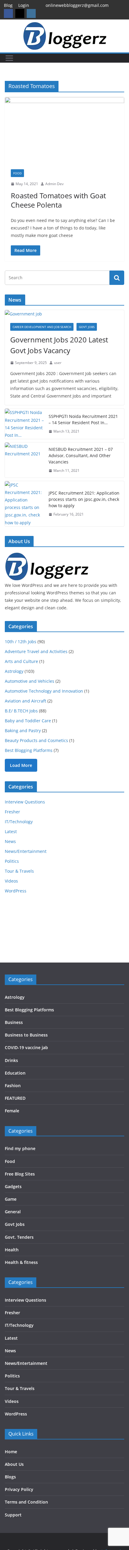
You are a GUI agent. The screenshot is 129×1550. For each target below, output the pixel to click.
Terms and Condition (26, 1502)
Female (12, 1111)
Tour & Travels (19, 871)
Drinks (11, 1060)
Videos (11, 881)
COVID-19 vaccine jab (26, 1047)
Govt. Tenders (19, 1237)
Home (11, 1451)
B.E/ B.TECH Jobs (21, 711)
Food (17, 173)
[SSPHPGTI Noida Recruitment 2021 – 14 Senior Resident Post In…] (24, 424)
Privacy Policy (19, 1489)
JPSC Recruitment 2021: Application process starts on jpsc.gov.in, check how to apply (84, 499)
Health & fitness (21, 1262)
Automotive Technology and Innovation (44, 691)
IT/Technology (19, 821)
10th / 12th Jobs (20, 641)
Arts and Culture (21, 661)
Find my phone (20, 1148)
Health (12, 1250)
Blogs (10, 1477)
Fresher (12, 812)
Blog (8, 5)
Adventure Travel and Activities (36, 651)
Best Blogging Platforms (28, 750)
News (10, 841)
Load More (21, 765)
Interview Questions (25, 802)
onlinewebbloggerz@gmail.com (77, 5)
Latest (11, 831)
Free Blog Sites (20, 1174)
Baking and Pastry (23, 730)
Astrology (14, 671)
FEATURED (15, 1098)
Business (14, 1022)
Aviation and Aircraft (25, 701)
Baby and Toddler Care (28, 720)
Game (10, 1199)
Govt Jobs (86, 327)
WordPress (15, 891)
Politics (12, 861)
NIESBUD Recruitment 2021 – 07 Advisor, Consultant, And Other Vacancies (81, 455)
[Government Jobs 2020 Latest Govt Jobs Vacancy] (64, 314)
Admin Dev (54, 183)
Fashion (13, 1085)
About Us (14, 1464)
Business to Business (26, 1035)
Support (13, 1515)
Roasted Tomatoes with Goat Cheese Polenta (58, 200)
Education (15, 1073)
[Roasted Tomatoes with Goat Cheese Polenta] (64, 130)
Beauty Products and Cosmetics (36, 740)
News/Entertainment (25, 851)
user (58, 362)
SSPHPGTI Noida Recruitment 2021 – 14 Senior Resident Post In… (83, 419)
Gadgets (13, 1186)
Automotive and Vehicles (29, 681)
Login (23, 5)
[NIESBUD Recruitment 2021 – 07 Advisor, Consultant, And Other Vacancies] (24, 460)
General (13, 1211)
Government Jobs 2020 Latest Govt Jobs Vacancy (59, 345)
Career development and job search (42, 327)
